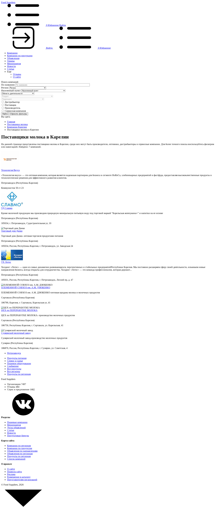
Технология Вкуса (10, 170)
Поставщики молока (17, 124)
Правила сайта (14, 471)
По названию (8, 84)
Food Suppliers (8, 2)
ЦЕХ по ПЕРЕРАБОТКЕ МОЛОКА (19, 310)
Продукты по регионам (19, 374)
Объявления (13, 58)
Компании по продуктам (19, 448)
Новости (11, 66)
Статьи (10, 69)
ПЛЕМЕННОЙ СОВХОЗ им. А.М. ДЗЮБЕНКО (25, 287)
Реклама (11, 474)
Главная (11, 121)
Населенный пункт (11, 90)
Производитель (12, 108)
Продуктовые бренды (18, 435)
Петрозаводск (14, 353)
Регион (5, 87)
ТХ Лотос (6, 262)
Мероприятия (14, 63)
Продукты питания (16, 358)
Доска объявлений (16, 427)
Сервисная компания (15, 111)
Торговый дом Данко (11, 231)
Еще (9, 71)
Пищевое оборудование (19, 363)
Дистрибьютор (12, 102)
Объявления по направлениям (22, 451)
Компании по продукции (19, 55)
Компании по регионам (19, 445)
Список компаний (16, 459)
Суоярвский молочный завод (16, 333)
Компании (12, 53)
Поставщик (10, 105)
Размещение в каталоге (18, 477)
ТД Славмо (6, 208)
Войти (62, 25)
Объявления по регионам (20, 453)
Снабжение (13, 366)
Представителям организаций (22, 479)
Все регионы (13, 371)
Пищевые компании (17, 422)
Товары (11, 61)
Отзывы (17, 74)
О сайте (17, 77)
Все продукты (14, 369)
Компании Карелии (17, 127)
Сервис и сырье (15, 361)
